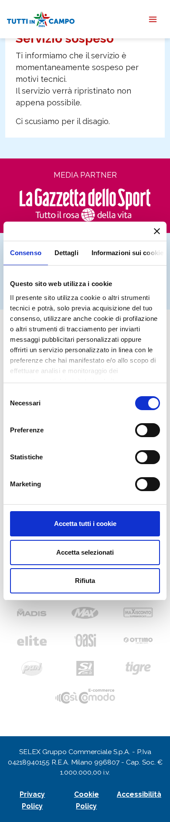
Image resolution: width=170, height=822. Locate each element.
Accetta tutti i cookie (85, 523)
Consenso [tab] (25, 252)
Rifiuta (85, 580)
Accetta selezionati (85, 552)
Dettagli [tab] (66, 252)
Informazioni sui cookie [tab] (127, 252)
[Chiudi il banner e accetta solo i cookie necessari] (157, 231)
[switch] (147, 430)
